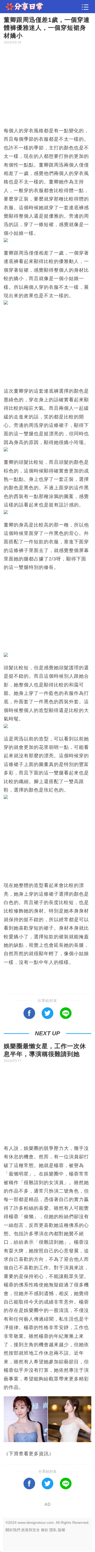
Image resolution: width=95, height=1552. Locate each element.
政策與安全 (30, 1530)
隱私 (53, 1530)
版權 (61, 1530)
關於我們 (13, 1530)
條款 (44, 1530)
